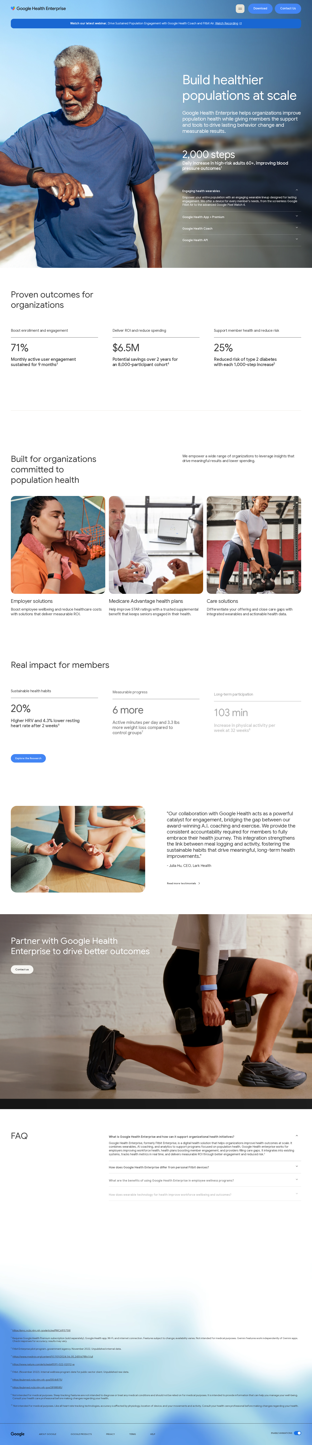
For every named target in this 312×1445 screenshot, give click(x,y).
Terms (132, 1434)
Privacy (110, 1434)
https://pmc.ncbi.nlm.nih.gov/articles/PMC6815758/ (41, 1330)
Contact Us (288, 8)
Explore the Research (28, 758)
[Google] (18, 1434)
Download (260, 8)
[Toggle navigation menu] (240, 8)
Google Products (81, 1434)
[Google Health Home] (38, 8)
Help (152, 1434)
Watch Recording (226, 23)
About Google (47, 1434)
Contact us (22, 969)
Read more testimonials (181, 883)
